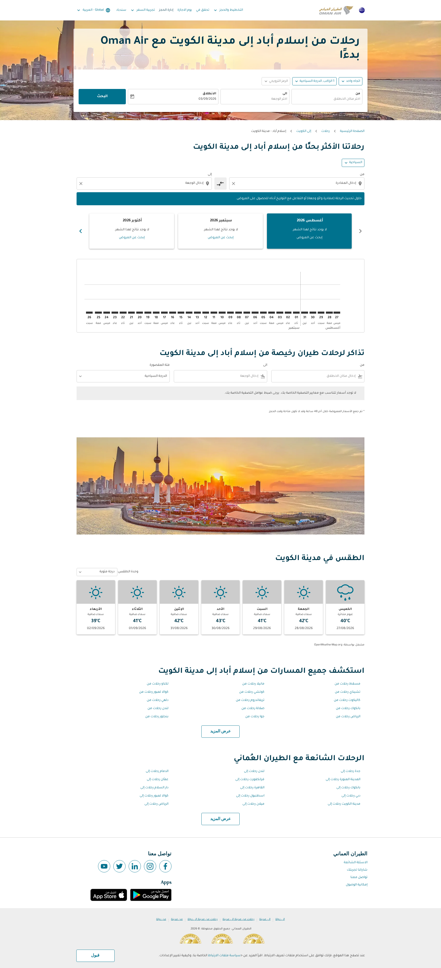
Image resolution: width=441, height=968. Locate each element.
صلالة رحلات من (252, 708)
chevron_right (81, 231)
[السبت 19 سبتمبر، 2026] (147, 313)
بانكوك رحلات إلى (348, 788)
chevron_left (360, 231)
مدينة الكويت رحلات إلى (344, 804)
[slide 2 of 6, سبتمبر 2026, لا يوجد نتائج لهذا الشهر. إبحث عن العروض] (220, 231)
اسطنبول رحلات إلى (250, 796)
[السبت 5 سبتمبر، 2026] (263, 313)
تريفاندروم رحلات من (250, 700)
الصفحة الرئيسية (352, 131)
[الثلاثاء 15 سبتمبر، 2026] (181, 313)
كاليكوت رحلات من (347, 700)
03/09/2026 (207, 99)
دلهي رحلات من (157, 700)
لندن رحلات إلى (254, 771)
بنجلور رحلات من (156, 717)
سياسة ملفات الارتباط (224, 956)
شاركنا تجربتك (357, 870)
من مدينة (177, 919)
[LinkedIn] (135, 866)
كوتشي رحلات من (251, 692)
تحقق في (202, 10)
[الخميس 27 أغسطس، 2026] (337, 313)
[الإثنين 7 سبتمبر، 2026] (246, 313)
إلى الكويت (303, 131)
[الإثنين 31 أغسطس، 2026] (304, 313)
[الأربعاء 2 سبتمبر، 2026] (288, 313)
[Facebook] (165, 866)
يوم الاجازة (184, 10)
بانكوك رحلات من (348, 708)
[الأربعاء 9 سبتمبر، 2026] (230, 313)
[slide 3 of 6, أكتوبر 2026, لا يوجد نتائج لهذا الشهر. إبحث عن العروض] (131, 231)
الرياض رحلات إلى (156, 804)
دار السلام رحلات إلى (154, 788)
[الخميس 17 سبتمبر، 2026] (164, 313)
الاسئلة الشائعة (356, 862)
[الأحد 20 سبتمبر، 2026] (139, 313)
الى (285, 94)
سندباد (121, 10)
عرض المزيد (220, 731)
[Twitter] (119, 866)
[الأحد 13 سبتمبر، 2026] (197, 313)
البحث (102, 97)
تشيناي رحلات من (347, 692)
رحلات (325, 131)
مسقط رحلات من (347, 684)
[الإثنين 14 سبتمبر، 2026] (189, 313)
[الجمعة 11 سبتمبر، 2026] (214, 313)
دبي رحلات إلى (350, 796)
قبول (95, 955)
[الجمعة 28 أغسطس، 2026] (329, 313)
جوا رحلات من (254, 717)
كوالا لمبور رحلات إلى (154, 796)
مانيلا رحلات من (253, 684)
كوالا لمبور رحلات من (153, 692)
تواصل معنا (359, 877)
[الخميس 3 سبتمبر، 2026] (279, 313)
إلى (210, 174)
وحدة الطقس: (127, 572)
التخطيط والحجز (228, 10)
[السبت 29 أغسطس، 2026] (321, 313)
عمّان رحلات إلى (157, 779)
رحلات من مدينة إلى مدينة (238, 919)
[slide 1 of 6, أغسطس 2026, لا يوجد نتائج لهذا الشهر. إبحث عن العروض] (309, 231)
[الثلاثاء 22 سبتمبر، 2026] (123, 313)
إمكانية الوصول (357, 885)
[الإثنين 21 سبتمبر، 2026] (131, 313)
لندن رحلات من (158, 708)
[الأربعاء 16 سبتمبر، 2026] (172, 313)
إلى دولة (280, 919)
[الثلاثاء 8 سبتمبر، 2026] (238, 313)
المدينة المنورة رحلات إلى (343, 779)
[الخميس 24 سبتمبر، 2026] (106, 313)
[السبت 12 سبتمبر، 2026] (205, 313)
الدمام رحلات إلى (157, 771)
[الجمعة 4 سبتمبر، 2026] (271, 313)
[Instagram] (150, 866)
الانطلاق (209, 94)
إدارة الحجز (166, 10)
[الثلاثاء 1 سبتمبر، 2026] (296, 313)
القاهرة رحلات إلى (252, 788)
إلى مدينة (265, 919)
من (358, 94)
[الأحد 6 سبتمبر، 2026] (255, 313)
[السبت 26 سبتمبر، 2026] (89, 313)
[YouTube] (104, 866)
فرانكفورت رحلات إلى (249, 779)
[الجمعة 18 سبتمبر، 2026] (156, 313)
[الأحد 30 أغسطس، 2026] (313, 313)
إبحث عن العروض (309, 238)
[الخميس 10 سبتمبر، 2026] (222, 313)
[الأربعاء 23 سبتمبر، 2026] (115, 313)
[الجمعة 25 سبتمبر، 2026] (98, 313)
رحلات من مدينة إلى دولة (203, 919)
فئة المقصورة (160, 365)
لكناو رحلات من (157, 684)
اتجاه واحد (353, 81)
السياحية (355, 162)
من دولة (161, 919)
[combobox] (327, 99)
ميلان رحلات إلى (253, 804)
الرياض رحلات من (348, 717)
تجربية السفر (142, 10)
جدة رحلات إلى (350, 771)
